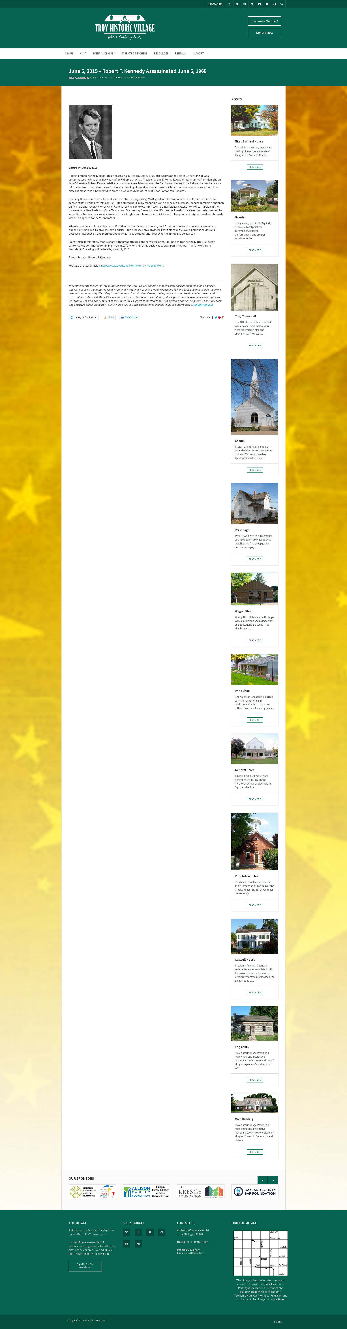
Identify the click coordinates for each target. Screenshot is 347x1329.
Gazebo (240, 217)
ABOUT (69, 53)
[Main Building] (254, 1103)
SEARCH (277, 1322)
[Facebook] (230, 4)
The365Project (82, 77)
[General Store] (254, 748)
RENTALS (180, 53)
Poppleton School (247, 876)
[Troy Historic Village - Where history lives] (124, 39)
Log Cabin (242, 1047)
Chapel (240, 441)
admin (110, 317)
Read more (255, 166)
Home (71, 77)
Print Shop (242, 691)
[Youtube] (267, 4)
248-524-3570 (215, 4)
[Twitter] (237, 4)
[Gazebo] (254, 196)
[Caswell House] (254, 936)
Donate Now (264, 32)
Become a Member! (264, 21)
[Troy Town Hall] (254, 287)
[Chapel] (254, 397)
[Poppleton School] (254, 841)
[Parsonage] (254, 503)
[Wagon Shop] (254, 589)
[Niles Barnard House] (254, 120)
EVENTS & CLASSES (104, 53)
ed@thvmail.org (203, 304)
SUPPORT (198, 53)
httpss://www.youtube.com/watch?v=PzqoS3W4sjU (132, 265)
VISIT (83, 53)
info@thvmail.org (195, 1253)
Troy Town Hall (245, 316)
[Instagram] (252, 4)
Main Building (244, 1119)
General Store (245, 770)
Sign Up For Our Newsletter (85, 1265)
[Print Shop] (254, 669)
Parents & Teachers (134, 53)
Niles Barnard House (249, 141)
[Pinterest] (244, 4)
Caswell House (245, 959)
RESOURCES (161, 53)
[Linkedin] (259, 4)
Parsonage (242, 530)
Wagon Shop (243, 611)
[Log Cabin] (254, 1023)
